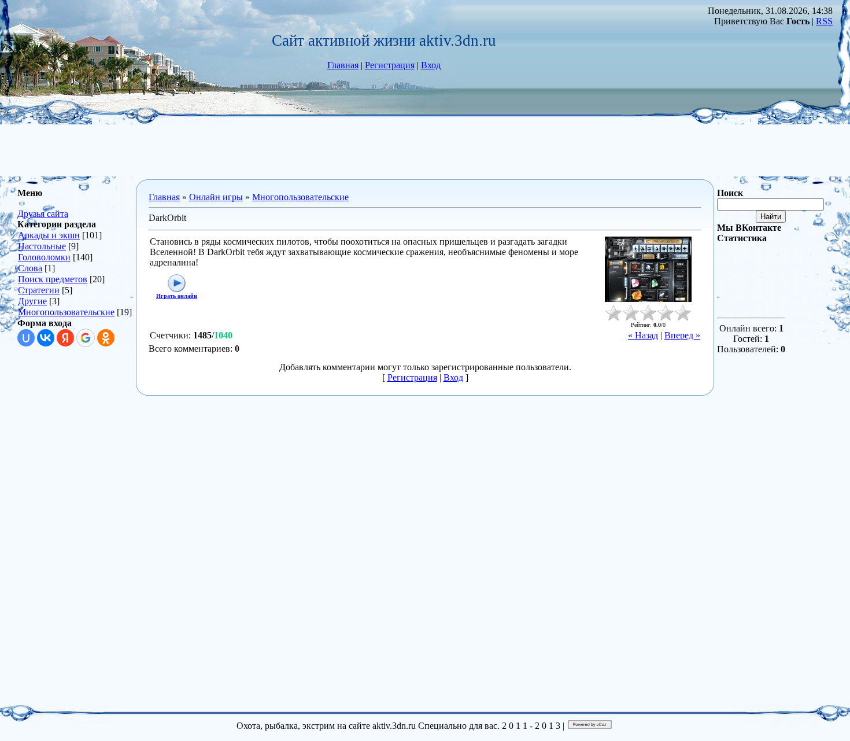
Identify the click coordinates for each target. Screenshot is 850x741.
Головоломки (44, 257)
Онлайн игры (216, 197)
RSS (824, 21)
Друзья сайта (42, 214)
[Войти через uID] (26, 337)
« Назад (643, 335)
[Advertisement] (425, 150)
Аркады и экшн (49, 235)
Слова (30, 268)
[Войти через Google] (85, 338)
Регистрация (390, 65)
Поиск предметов (52, 279)
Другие (32, 301)
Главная (343, 65)
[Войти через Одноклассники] (105, 337)
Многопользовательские (66, 312)
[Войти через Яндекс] (65, 337)
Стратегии (39, 290)
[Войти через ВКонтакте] (45, 337)
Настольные (42, 246)
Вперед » (682, 335)
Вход (431, 65)
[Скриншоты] (648, 269)
